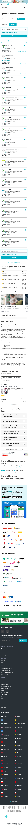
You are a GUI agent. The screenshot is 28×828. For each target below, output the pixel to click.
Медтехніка (3, 690)
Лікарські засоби (5, 680)
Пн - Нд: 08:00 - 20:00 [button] (10, 48)
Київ (9, 468)
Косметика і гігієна (5, 682)
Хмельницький (5, 472)
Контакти (3, 650)
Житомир (23, 465)
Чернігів (17, 472)
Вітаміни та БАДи (5, 684)
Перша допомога (6, 380)
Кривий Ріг (13, 468)
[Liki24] (4, 816)
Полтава (8, 470)
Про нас (3, 660)
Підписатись (23, 640)
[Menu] (1, 4)
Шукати (25, 7)
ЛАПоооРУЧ (4, 698)
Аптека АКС (25, 108)
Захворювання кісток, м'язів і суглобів (11, 377)
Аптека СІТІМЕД (25, 140)
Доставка (4, 24)
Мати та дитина (4, 694)
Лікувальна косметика (6, 686)
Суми (12, 470)
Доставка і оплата (5, 648)
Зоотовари (3, 700)
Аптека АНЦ (25, 88)
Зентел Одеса (11, 452)
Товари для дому (4, 696)
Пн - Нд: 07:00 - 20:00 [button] (10, 192)
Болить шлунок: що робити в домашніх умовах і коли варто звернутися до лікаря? (9, 307)
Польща (3, 481)
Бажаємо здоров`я (25, 180)
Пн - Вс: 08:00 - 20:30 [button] (10, 142)
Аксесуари (3, 705)
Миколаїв (24, 468)
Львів (19, 468)
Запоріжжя (4, 468)
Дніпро (17, 465)
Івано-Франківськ (6, 465)
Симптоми (3, 707)
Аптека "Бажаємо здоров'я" (25, 98)
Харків (16, 470)
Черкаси (12, 472)
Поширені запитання (5, 653)
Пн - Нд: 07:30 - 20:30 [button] (10, 222)
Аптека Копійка (25, 78)
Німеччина (9, 481)
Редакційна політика (5, 670)
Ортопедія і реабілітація (6, 692)
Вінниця (13, 465)
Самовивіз (12, 24)
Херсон (21, 470)
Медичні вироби (4, 688)
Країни (2, 662)
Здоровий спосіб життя (6, 703)
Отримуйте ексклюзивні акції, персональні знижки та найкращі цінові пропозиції (12, 636)
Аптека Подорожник (25, 230)
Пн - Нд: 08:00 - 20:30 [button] (10, 242)
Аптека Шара (25, 45)
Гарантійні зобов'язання (6, 668)
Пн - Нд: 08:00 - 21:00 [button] (10, 58)
